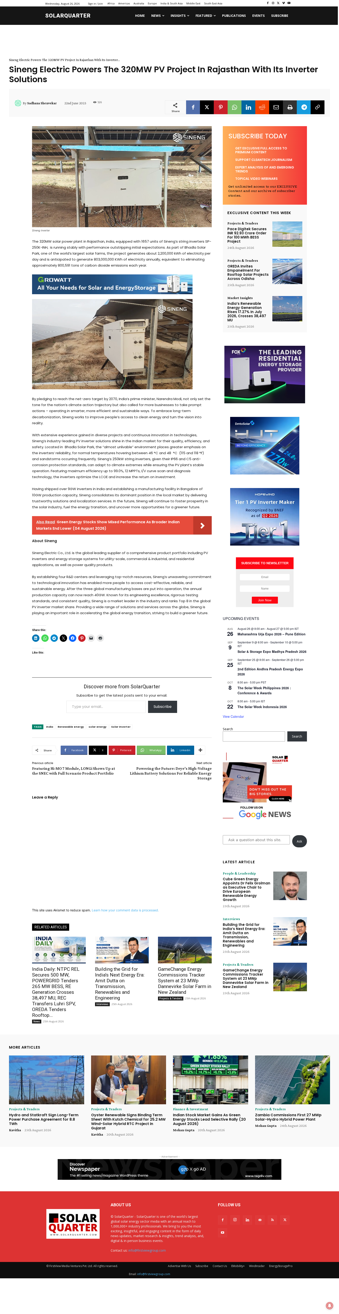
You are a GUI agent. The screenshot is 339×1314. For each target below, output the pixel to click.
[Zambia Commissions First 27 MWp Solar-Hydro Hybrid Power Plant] (292, 1079)
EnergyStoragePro (281, 1266)
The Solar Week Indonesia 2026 (262, 706)
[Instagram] (273, 3)
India (49, 727)
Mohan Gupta (183, 1130)
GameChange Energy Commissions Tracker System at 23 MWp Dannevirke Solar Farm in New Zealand (184, 980)
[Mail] (260, 1220)
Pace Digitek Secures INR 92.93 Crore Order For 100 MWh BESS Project (247, 235)
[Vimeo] (283, 3)
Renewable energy (71, 727)
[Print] (290, 107)
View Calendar (233, 716)
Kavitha (15, 1130)
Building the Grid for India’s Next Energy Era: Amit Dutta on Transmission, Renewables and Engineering (119, 983)
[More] (200, 750)
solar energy (98, 727)
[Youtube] (288, 3)
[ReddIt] (262, 107)
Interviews (102, 1004)
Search (228, 729)
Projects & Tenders (170, 998)
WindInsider (257, 1266)
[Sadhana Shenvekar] (19, 103)
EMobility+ (238, 1266)
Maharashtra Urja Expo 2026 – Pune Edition (272, 634)
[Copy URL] (317, 107)
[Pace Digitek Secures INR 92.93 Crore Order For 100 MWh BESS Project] (287, 234)
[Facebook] (268, 3)
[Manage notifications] (329, 1305)
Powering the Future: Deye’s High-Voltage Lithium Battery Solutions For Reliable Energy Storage (171, 773)
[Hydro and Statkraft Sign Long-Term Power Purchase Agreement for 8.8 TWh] (46, 1079)
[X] (278, 3)
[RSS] (272, 1220)
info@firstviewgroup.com (147, 1250)
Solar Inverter (121, 727)
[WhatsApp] (234, 107)
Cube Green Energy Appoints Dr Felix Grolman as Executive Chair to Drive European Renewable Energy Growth (246, 889)
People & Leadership (239, 873)
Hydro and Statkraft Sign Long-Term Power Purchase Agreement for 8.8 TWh (43, 1119)
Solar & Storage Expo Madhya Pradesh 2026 (272, 651)
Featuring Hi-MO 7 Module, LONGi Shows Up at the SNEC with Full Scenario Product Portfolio (73, 771)
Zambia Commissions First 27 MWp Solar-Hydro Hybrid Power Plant (288, 1117)
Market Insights (240, 298)
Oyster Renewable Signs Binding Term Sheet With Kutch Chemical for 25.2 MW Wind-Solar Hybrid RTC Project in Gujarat (128, 1121)
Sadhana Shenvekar (42, 103)
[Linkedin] (248, 107)
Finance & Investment (190, 1109)
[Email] (276, 107)
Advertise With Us (179, 1266)
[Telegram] (304, 107)
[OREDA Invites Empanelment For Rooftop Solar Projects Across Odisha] (287, 271)
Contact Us (220, 1266)
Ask (299, 841)
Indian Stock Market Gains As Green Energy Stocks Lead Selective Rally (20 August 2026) (209, 1119)
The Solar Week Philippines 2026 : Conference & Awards (264, 690)
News (36, 1021)
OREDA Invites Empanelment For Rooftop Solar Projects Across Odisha (248, 272)
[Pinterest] (221, 107)
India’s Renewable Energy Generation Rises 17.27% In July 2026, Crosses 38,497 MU (246, 312)
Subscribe (163, 706)
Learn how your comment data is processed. (125, 910)
